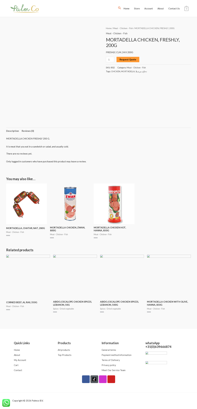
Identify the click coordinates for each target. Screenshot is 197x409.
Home (126, 8)
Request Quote (128, 59)
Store (137, 8)
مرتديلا (139, 71)
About (160, 8)
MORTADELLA (128, 71)
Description (12, 130)
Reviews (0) (28, 130)
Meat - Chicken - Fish (123, 28)
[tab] (12, 131)
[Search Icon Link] (119, 8)
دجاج (145, 71)
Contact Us (174, 8)
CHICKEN (115, 71)
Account (148, 8)
